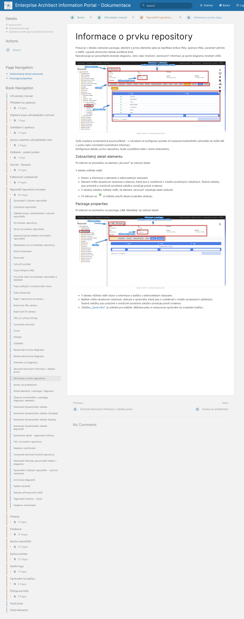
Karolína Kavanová (43, 31)
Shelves (208, 5)
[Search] (144, 5)
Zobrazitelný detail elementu (26, 73)
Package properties (21, 78)
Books (226, 5)
